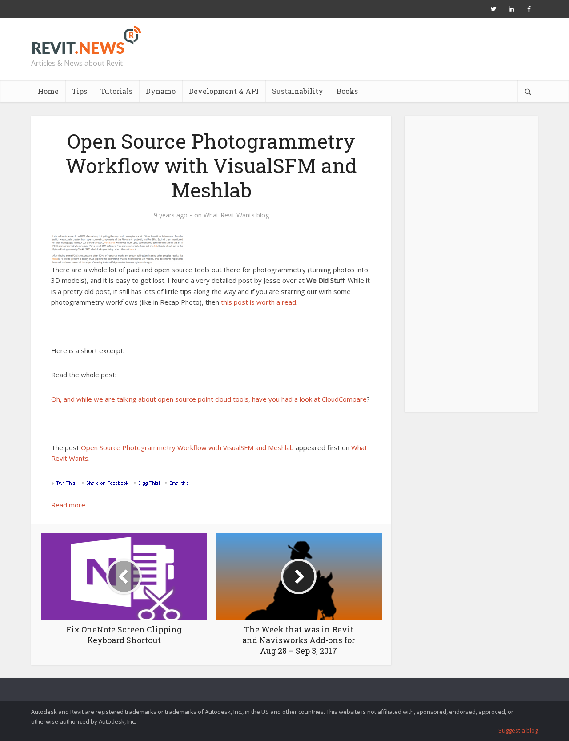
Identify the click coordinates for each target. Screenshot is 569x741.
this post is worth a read (258, 302)
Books (347, 91)
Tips (79, 91)
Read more (68, 504)
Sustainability (297, 91)
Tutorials (116, 91)
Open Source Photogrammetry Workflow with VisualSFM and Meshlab (187, 447)
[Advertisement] (471, 268)
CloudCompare (344, 399)
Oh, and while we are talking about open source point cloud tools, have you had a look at (186, 399)
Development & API (224, 91)
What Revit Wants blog (236, 215)
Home (48, 91)
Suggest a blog (518, 730)
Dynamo (161, 91)
